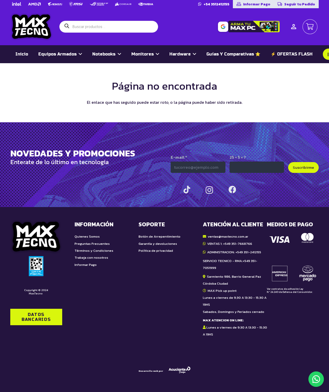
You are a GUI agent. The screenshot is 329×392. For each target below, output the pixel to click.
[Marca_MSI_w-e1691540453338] (76, 4)
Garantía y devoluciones (158, 243)
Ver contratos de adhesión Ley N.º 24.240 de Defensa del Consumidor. (290, 290)
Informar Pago (86, 264)
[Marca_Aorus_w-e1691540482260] (55, 4)
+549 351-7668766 (237, 243)
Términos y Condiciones (94, 250)
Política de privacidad (156, 250)
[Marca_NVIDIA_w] (145, 4)
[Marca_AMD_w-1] (34, 4)
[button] (316, 379)
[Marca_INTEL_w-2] (16, 4)
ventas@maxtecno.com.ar (228, 236)
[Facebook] (232, 189)
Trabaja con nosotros (91, 257)
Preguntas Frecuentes (92, 243)
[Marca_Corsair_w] (123, 4)
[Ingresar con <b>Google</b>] (223, 27)
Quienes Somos (87, 236)
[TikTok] (187, 189)
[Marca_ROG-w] (99, 4)
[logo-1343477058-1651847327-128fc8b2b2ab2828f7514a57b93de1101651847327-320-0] (31, 27)
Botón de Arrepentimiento (159, 236)
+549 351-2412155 (248, 252)
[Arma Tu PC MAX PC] (254, 26)
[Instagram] (209, 190)
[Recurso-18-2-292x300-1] (292, 257)
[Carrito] (310, 27)
